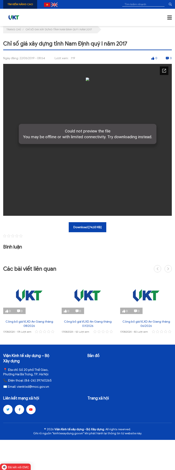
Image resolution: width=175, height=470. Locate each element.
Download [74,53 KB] (87, 227)
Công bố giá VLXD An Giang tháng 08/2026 (29, 324)
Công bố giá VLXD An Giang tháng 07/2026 (88, 324)
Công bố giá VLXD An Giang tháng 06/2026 (146, 324)
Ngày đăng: (11, 58)
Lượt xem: (62, 58)
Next (168, 268)
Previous (157, 268)
